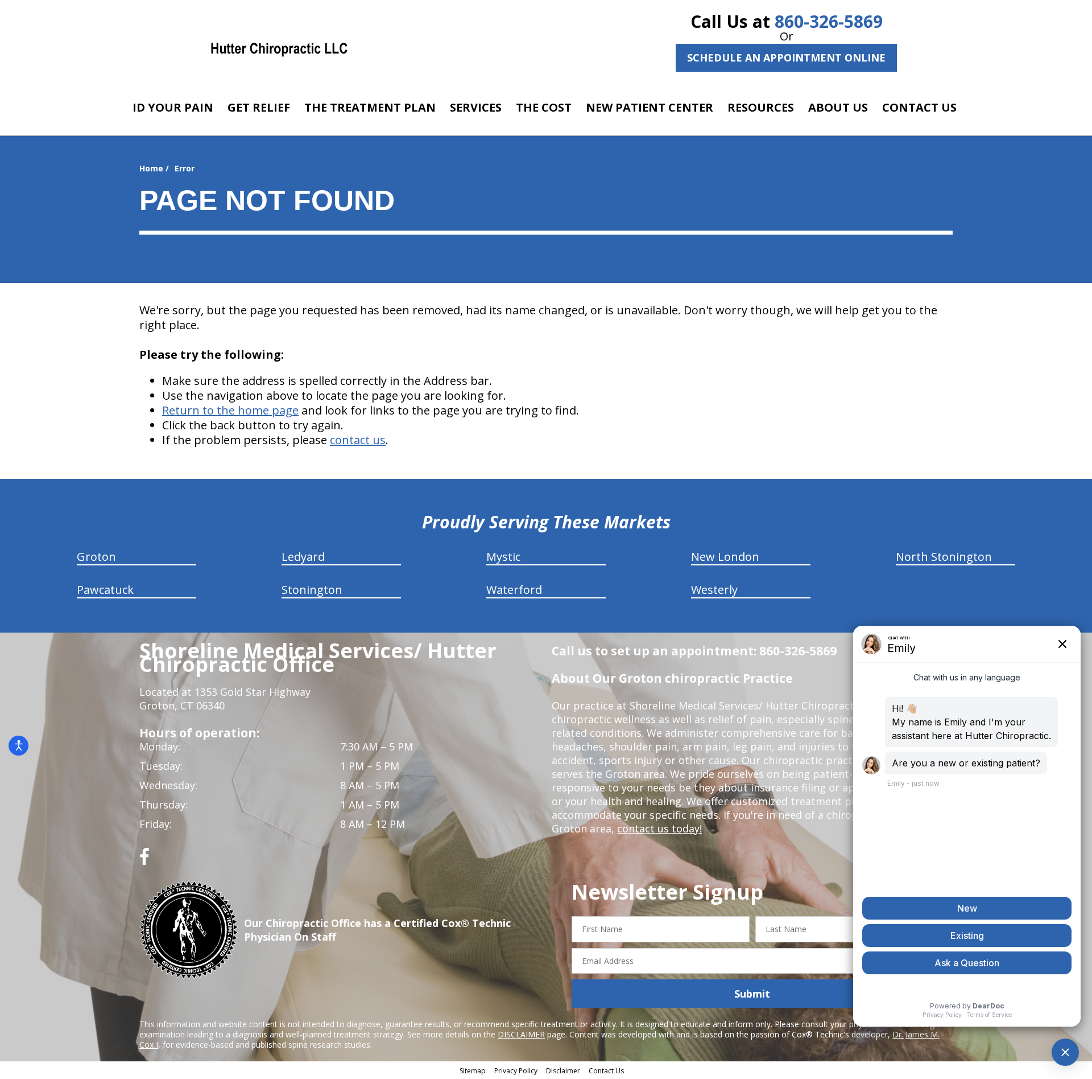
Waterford (514, 589)
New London (725, 556)
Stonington (312, 589)
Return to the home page (230, 410)
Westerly (714, 589)
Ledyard (303, 556)
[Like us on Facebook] (144, 860)
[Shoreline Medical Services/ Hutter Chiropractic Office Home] (279, 48)
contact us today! (659, 828)
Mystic (503, 556)
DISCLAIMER (521, 1034)
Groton (96, 556)
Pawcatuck (105, 589)
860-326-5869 (829, 21)
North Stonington (944, 556)
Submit (752, 993)
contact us (358, 440)
